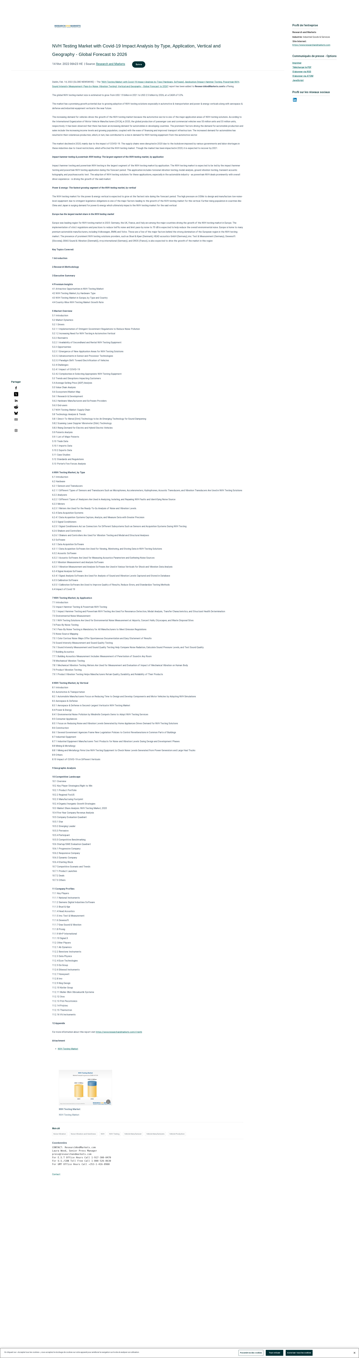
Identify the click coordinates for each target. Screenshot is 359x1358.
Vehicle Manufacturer (132, 1134)
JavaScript (298, 80)
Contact (56, 1174)
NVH (102, 1134)
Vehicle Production (177, 1134)
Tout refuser (274, 1353)
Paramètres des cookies (251, 1353)
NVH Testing (114, 1134)
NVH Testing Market (68, 1048)
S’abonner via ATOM (302, 76)
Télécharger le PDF (301, 67)
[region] (179, 1353)
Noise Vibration (59, 1134)
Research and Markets (110, 64)
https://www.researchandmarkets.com (311, 45)
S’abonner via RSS (301, 71)
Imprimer (297, 63)
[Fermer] (354, 1353)
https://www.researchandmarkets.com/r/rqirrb (119, 1032)
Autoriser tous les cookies (299, 1353)
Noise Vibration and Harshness (83, 1134)
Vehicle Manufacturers (155, 1134)
